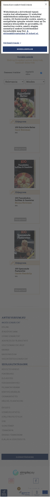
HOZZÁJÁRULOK (25, 49)
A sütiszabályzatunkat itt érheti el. (21, 32)
